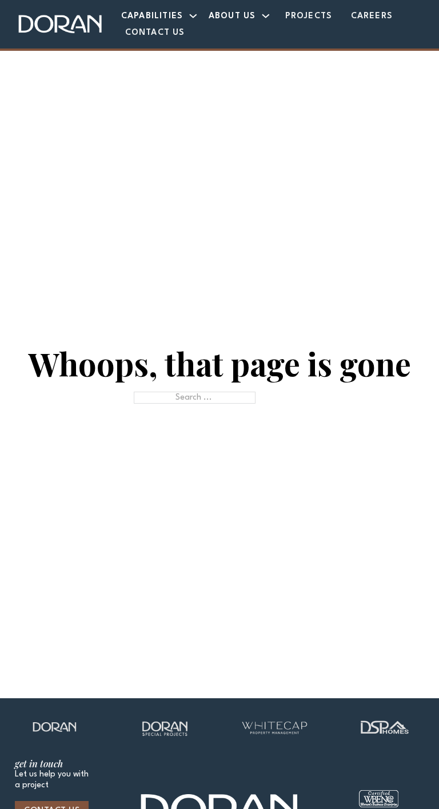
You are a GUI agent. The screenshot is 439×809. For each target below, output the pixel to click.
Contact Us (155, 33)
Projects (309, 16)
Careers (372, 16)
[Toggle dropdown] (193, 16)
